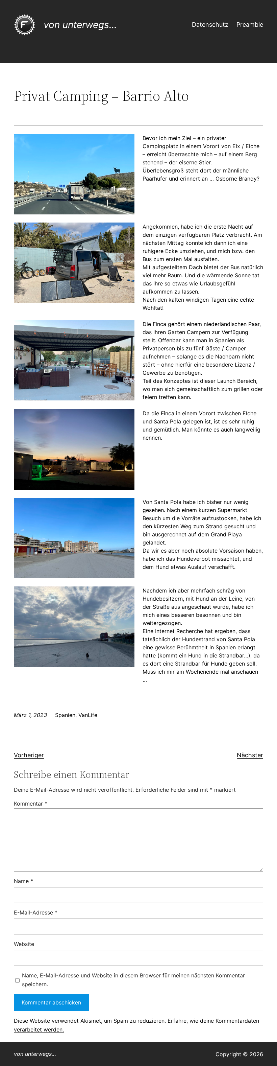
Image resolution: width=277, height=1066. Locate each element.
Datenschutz (210, 24)
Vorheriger (29, 755)
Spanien (65, 715)
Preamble (249, 24)
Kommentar (30, 803)
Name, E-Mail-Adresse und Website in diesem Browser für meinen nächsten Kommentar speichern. (133, 980)
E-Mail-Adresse (35, 912)
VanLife (87, 715)
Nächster (250, 755)
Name (23, 881)
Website (24, 944)
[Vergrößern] (125, 142)
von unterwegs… (80, 24)
